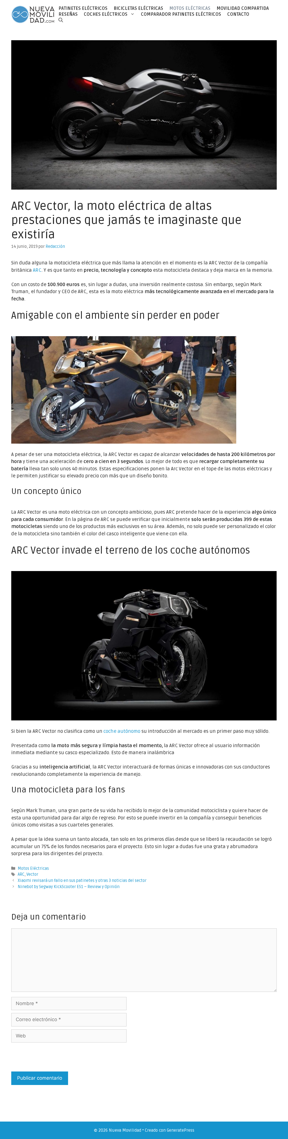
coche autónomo (122, 731)
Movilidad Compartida (243, 8)
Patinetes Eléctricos (82, 8)
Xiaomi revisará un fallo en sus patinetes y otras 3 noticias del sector (82, 880)
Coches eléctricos (105, 14)
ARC (37, 270)
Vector (32, 874)
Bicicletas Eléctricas (138, 8)
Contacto (238, 14)
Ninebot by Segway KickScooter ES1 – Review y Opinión (69, 886)
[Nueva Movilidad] (33, 14)
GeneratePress (180, 1130)
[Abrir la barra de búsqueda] (60, 20)
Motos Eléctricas (189, 8)
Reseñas (68, 14)
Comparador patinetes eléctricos (181, 14)
